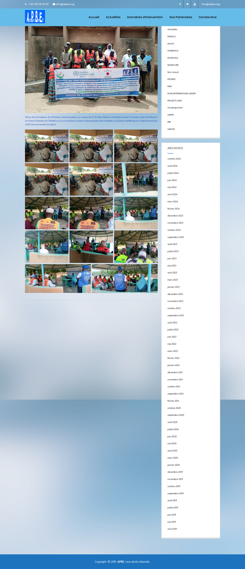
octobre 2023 (174, 230)
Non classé (173, 72)
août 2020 (173, 422)
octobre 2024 (174, 158)
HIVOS (171, 43)
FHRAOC (172, 36)
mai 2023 (172, 265)
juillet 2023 (173, 251)
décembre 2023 (175, 215)
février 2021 (173, 400)
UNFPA (171, 114)
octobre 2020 (174, 408)
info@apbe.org (65, 4)
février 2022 (174, 358)
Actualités (113, 17)
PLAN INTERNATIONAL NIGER (182, 93)
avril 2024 (172, 194)
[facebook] (180, 4)
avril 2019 (172, 529)
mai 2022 (172, 344)
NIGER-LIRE (173, 65)
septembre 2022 (176, 315)
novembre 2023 (175, 222)
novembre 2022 (175, 301)
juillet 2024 (173, 173)
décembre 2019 (175, 472)
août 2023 (172, 244)
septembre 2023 (176, 237)
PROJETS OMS (175, 100)
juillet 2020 (173, 429)
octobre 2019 (174, 486)
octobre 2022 (174, 308)
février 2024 (174, 208)
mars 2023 (173, 279)
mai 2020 (172, 443)
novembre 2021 (175, 379)
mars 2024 (173, 201)
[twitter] (187, 4)
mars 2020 (173, 457)
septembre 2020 (176, 415)
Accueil (93, 17)
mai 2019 (172, 522)
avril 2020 (172, 450)
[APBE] (35, 16)
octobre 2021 (174, 386)
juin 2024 (172, 180)
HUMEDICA (173, 50)
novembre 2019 (175, 479)
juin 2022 (172, 336)
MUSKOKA (173, 57)
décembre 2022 (175, 294)
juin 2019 (172, 514)
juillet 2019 (173, 507)
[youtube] (195, 4)
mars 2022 (173, 351)
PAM (170, 86)
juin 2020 (172, 436)
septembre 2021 (176, 393)
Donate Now (208, 17)
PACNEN (171, 79)
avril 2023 (172, 272)
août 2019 (172, 500)
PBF (169, 122)
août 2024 (173, 166)
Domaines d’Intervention (145, 17)
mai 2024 (172, 187)
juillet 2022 (173, 329)
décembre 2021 (175, 372)
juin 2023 (172, 258)
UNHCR (171, 129)
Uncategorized (175, 107)
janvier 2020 (174, 465)
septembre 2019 (176, 493)
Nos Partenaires (181, 17)
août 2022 (172, 322)
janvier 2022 (174, 365)
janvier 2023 (174, 287)
